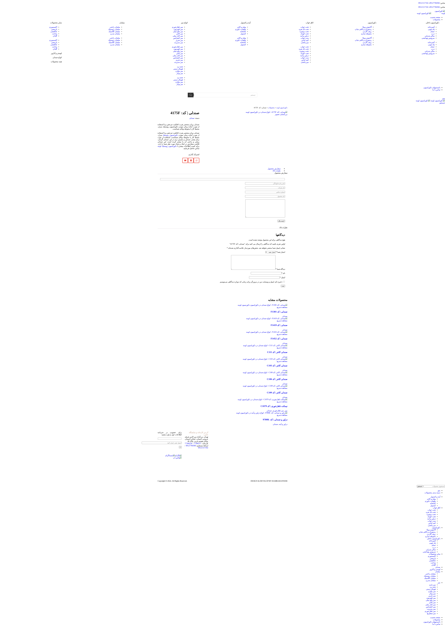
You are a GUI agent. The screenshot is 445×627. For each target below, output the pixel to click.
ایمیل (282, 277)
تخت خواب (304, 27)
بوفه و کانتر (241, 27)
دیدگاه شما (280, 269)
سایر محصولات (56, 23)
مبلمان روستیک (114, 29)
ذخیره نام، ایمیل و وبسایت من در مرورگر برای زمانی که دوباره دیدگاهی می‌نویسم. (251, 282)
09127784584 (434, 3)
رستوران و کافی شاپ (363, 29)
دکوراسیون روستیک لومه (167, 146)
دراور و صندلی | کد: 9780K (275, 419)
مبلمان (122, 23)
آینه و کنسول (246, 23)
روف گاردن (367, 31)
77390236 (188, 443)
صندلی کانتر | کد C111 (277, 352)
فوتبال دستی (178, 69)
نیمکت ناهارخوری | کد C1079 (274, 406)
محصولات (271, 108)
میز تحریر (179, 40)
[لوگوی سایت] (438, 13)
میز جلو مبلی (178, 31)
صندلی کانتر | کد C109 (277, 392)
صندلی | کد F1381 (279, 311)
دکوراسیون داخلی (432, 23)
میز (286, 411)
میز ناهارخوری (177, 27)
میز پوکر (179, 73)
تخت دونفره (304, 31)
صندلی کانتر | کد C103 (277, 365)
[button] (409, 40)
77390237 (197, 443)
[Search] (191, 95)
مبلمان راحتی (115, 27)
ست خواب (305, 38)
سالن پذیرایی (430, 36)
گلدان (55, 36)
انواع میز (184, 23)
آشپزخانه (431, 27)
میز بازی (432, 585)
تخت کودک (304, 34)
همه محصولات (56, 62)
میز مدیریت (178, 42)
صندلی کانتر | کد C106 (277, 379)
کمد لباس (305, 40)
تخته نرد (180, 67)
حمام (433, 31)
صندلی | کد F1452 (279, 338)
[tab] (220, 169)
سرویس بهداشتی (428, 38)
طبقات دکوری (240, 29)
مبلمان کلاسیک (114, 31)
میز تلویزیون (178, 29)
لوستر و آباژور (56, 53)
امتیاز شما (280, 252)
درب (433, 34)
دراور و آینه (304, 36)
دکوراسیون (372, 23)
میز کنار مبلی (178, 36)
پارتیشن (54, 29)
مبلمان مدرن (115, 34)
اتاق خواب (309, 23)
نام (283, 273)
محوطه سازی (366, 34)
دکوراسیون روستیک (170, 135)
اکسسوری (53, 27)
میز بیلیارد (179, 71)
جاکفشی (53, 31)
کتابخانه (243, 31)
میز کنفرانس (178, 38)
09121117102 (423, 3)
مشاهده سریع (282, 307)
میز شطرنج (431, 613)
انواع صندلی (57, 57)
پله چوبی (431, 29)
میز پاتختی (305, 42)
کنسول (243, 34)
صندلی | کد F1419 (279, 325)
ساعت (54, 34)
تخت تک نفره (304, 29)
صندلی (191, 118)
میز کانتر (179, 34)
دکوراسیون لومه (281, 108)
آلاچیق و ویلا (367, 27)
